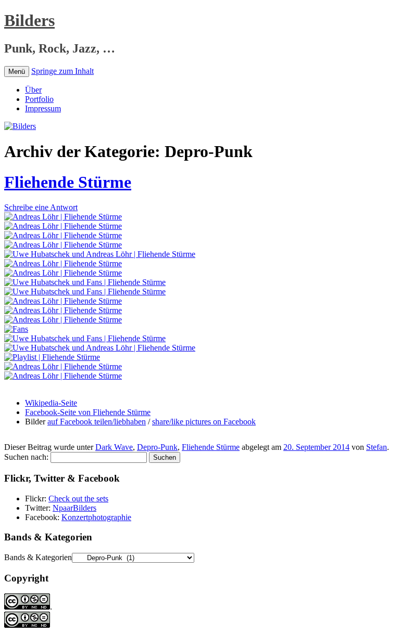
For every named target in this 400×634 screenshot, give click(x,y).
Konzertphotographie (96, 517)
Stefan (376, 447)
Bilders (29, 20)
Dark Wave (114, 447)
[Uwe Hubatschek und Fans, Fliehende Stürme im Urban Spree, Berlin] (85, 282)
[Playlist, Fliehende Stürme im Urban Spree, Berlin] (52, 357)
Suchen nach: (26, 456)
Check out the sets (78, 498)
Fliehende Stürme (67, 182)
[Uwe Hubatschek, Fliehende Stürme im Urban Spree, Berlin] (85, 338)
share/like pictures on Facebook (204, 421)
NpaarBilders (74, 507)
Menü (16, 71)
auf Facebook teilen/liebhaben (96, 421)
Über (33, 89)
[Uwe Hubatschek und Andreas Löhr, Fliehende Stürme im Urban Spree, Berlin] (99, 254)
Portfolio (39, 99)
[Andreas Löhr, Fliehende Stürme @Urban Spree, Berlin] (63, 310)
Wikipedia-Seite (51, 402)
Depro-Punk (157, 447)
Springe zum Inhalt (62, 71)
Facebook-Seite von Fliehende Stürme (88, 412)
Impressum (43, 108)
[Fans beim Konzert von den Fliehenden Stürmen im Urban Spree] (16, 329)
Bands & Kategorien (38, 557)
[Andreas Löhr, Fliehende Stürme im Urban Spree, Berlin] (63, 216)
